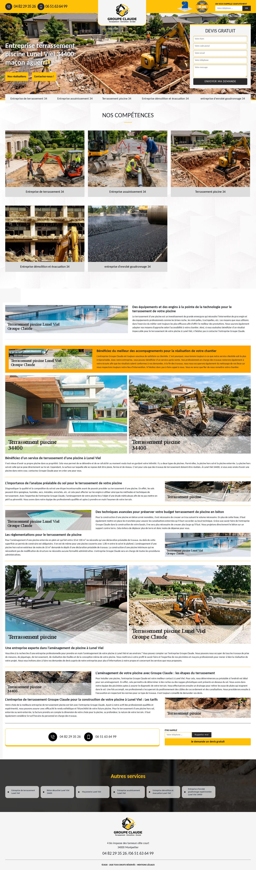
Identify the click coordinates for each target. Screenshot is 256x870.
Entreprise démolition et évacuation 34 (165, 98)
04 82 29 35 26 (24, 7)
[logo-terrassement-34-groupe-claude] (128, 826)
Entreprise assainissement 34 (75, 98)
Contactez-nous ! (44, 76)
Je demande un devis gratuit (208, 741)
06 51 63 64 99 (56, 7)
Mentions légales (146, 865)
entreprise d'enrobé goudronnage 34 (223, 98)
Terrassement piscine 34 (116, 98)
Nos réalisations (16, 76)
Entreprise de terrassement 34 (28, 98)
